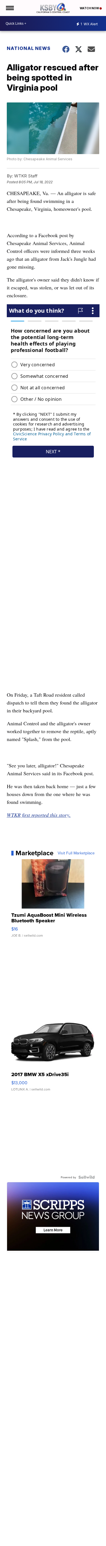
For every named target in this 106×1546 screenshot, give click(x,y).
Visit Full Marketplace (76, 853)
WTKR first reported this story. (39, 814)
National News (29, 48)
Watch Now (89, 8)
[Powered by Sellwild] (86, 1177)
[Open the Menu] (9, 8)
